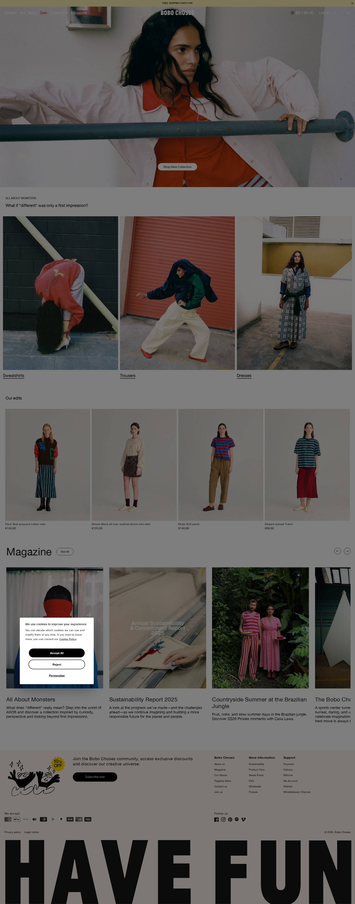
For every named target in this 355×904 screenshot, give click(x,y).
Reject (57, 664)
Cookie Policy (67, 639)
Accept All (57, 653)
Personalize (57, 675)
